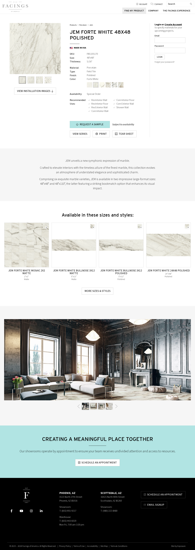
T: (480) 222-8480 (109, 511)
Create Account (173, 24)
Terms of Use (79, 546)
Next (116, 406)
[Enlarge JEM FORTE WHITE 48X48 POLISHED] (35, 48)
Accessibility (92, 546)
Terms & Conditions (118, 546)
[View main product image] (22, 80)
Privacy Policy (65, 546)
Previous (78, 406)
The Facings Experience (176, 10)
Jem (91, 25)
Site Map (104, 546)
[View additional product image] (30, 80)
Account (143, 4)
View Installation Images (33, 91)
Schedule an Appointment (99, 463)
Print (103, 134)
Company (153, 10)
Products (73, 25)
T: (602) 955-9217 (67, 511)
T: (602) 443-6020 (67, 521)
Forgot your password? (165, 62)
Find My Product (134, 10)
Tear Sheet (126, 134)
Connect (158, 4)
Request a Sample (91, 124)
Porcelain (83, 25)
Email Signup (155, 505)
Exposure (181, 546)
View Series (80, 134)
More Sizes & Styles (97, 291)
